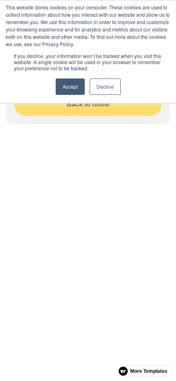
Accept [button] (70, 86)
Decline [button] (105, 86)
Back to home (88, 104)
